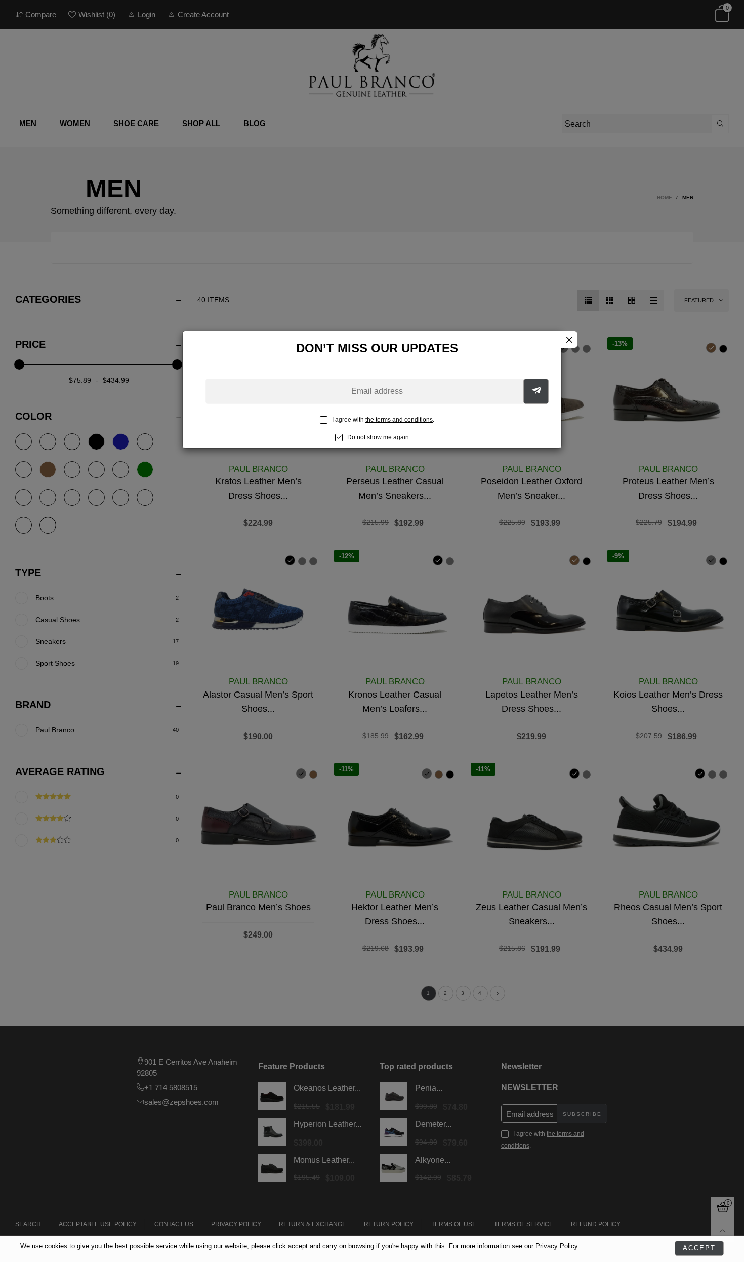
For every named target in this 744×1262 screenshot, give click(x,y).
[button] (536, 391)
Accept (699, 1248)
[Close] (569, 339)
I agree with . (383, 419)
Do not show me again (378, 437)
